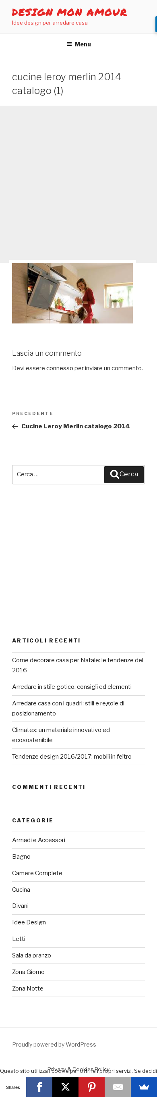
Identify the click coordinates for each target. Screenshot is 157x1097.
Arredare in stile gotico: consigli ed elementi (72, 686)
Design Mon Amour (70, 12)
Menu (83, 44)
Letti (18, 939)
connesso (59, 368)
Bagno (21, 856)
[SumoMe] (144, 1087)
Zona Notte (27, 988)
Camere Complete (37, 873)
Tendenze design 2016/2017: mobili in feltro (72, 756)
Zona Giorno (28, 972)
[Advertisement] (78, 184)
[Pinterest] (91, 1087)
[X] (65, 1087)
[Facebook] (39, 1087)
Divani (20, 905)
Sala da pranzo (31, 955)
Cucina (21, 889)
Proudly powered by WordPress (54, 1044)
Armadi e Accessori (38, 840)
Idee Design (29, 922)
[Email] (118, 1087)
